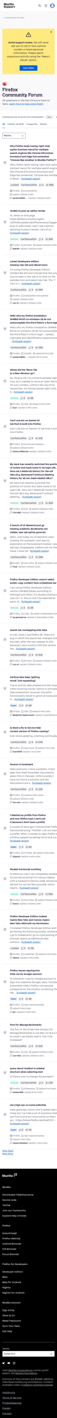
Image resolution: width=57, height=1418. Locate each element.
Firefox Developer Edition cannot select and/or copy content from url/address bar (33, 581)
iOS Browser (9, 1249)
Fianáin (6, 1408)
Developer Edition (12, 1271)
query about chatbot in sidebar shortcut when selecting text (27, 1070)
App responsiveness (34, 1005)
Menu (46, 5)
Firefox (16, 191)
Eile (26, 509)
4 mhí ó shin (34, 856)
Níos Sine (7, 1153)
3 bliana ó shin (34, 903)
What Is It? (8, 1315)
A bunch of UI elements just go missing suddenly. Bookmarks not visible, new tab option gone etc (29, 529)
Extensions (29, 1088)
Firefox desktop (11, 1238)
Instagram (14, 1363)
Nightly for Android (13, 1292)
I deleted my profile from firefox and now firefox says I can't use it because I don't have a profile (28, 819)
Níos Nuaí (7, 1150)
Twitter (6, 1205)
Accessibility (30, 191)
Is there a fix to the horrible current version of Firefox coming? (29, 729)
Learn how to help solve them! (26, 104)
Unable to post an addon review (27, 210)
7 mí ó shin (35, 751)
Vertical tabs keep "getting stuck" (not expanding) (25, 679)
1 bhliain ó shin (43, 198)
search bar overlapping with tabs (28, 630)
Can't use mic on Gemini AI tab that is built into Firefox (25, 422)
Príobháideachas (11, 1403)
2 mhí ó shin (33, 958)
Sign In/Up (8, 1310)
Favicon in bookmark (21, 764)
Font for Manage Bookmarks (26, 1024)
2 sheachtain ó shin (44, 617)
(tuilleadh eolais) (30, 178)
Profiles (28, 853)
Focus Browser (10, 1254)
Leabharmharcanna (33, 795)
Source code (9, 1200)
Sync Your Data (11, 1326)
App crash (29, 748)
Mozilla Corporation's (20, 1370)
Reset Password (11, 1320)
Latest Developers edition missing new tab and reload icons (29, 263)
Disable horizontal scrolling (25, 869)
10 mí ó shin (42, 357)
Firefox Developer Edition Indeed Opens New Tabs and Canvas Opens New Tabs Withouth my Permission (30, 920)
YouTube (9, 1363)
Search (39, 5)
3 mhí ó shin (31, 408)
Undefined (29, 954)
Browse (28, 245)
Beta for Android (11, 1282)
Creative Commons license (37, 1385)
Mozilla (9, 1175)
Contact (7, 1413)
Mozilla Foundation (26, 1373)
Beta (4, 1277)
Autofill (28, 353)
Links (26, 614)
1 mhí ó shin (41, 1143)
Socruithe (29, 563)
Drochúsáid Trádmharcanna (17, 1194)
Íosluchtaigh (9, 1233)
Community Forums (14, 17)
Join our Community (14, 1210)
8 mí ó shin (37, 1092)
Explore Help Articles (14, 1215)
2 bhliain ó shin (37, 512)
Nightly (6, 1287)
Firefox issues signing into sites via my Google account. (26, 972)
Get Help (7, 1331)
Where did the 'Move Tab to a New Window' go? (23, 371)
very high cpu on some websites (28, 1105)
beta (49, 117)
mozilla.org (8, 1392)
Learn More (28, 68)
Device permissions (34, 444)
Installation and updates (36, 296)
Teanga (5, 1348)
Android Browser (11, 1243)
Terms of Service (11, 1397)
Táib (26, 404)
